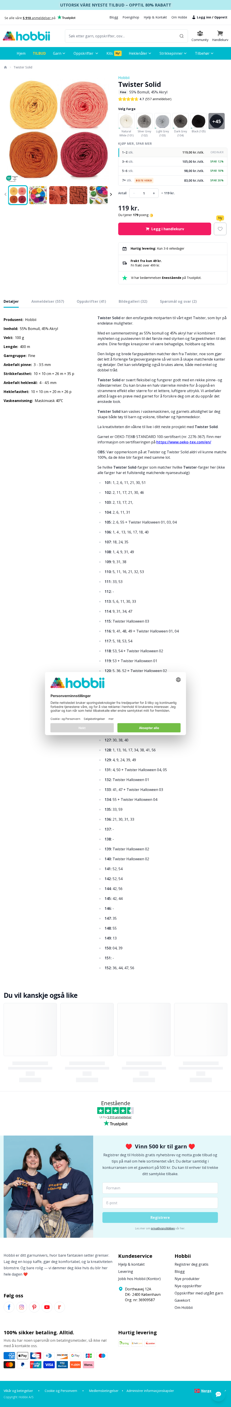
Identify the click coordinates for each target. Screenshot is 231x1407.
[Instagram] (21, 1307)
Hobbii (123, 77)
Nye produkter (187, 1278)
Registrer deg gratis (191, 1264)
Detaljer (11, 301)
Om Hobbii (179, 17)
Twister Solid (23, 67)
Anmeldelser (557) (47, 301)
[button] (220, 36)
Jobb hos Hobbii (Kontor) (139, 1278)
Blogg (113, 17)
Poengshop (130, 17)
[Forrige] (9, 129)
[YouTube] (47, 1307)
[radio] (172, 152)
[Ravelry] (59, 1307)
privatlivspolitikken (163, 1228)
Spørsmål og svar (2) (178, 301)
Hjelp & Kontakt (155, 17)
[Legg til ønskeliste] (220, 229)
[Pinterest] (34, 1307)
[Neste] (106, 129)
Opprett (220, 17)
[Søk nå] (182, 36)
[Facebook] (9, 1307)
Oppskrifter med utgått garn (199, 1293)
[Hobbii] (26, 36)
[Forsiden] (5, 67)
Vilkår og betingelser (18, 1391)
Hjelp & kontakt (131, 1264)
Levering (125, 1271)
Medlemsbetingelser (103, 1391)
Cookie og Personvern (61, 1391)
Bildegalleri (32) (133, 301)
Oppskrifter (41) (91, 301)
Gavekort (182, 1300)
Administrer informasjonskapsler (150, 1391)
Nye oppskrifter (188, 1285)
